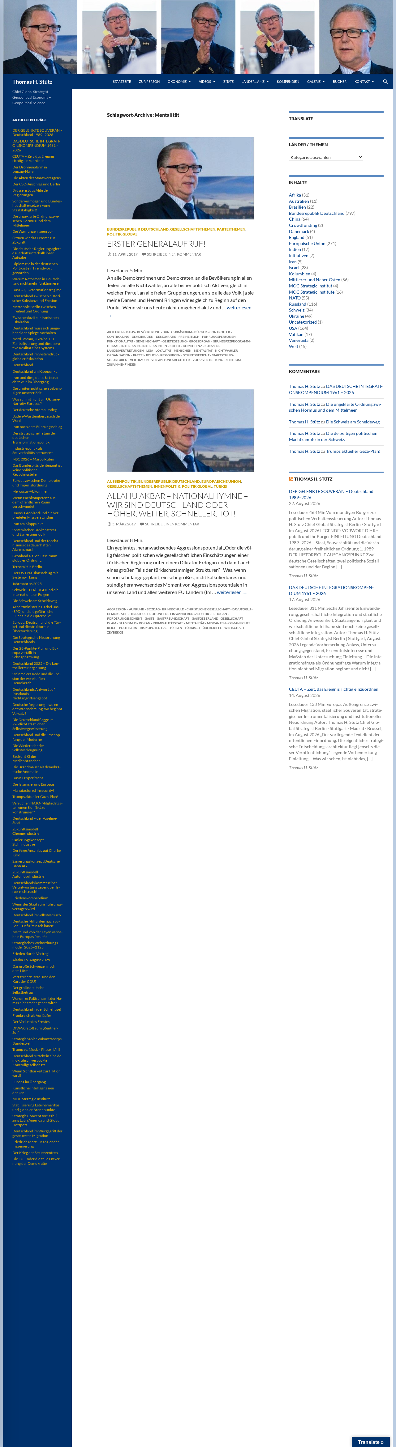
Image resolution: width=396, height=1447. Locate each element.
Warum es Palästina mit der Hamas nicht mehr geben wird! (37, 1000)
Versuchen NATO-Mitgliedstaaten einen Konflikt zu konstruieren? (37, 807)
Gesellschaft (232, 618)
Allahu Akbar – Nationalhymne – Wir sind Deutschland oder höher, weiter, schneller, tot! (177, 504)
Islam (111, 623)
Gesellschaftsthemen (192, 229)
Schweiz (296, 309)
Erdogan (219, 614)
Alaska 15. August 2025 (31, 959)
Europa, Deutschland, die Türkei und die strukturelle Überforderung (36, 627)
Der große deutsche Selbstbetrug (28, 989)
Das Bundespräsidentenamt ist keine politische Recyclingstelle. (37, 470)
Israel (294, 267)
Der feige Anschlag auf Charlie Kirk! (36, 852)
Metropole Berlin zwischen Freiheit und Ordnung (34, 308)
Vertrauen (139, 360)
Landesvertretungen (125, 350)
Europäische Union (221, 481)
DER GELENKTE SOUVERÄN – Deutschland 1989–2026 (37, 132)
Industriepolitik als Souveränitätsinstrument (32, 450)
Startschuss (222, 355)
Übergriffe (212, 628)
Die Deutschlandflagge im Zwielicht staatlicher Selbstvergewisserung (33, 724)
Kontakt (362, 81)
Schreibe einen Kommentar (174, 254)
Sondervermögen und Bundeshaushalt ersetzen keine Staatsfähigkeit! (37, 205)
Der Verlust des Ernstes (31, 1021)
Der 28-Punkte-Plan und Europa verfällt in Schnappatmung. (35, 653)
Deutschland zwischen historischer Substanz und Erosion (36, 298)
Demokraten (142, 336)
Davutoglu (241, 609)
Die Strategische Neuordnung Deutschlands (36, 639)
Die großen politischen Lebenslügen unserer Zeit (37, 390)
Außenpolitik (122, 481)
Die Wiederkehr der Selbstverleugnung (28, 747)
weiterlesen (232, 592)
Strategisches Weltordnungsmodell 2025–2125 (35, 944)
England (296, 237)
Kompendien (288, 81)
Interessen (130, 346)
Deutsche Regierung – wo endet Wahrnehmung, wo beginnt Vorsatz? (37, 709)
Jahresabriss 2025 (27, 583)
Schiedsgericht (196, 355)
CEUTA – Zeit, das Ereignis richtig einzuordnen (333, 689)
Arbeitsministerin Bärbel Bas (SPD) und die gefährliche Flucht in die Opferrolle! (35, 611)
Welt (293, 346)
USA (293, 328)
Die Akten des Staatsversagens (36, 178)
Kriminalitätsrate (168, 623)
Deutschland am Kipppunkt (34, 371)
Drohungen (157, 614)
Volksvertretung (207, 360)
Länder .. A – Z (253, 81)
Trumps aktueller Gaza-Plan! (353, 451)
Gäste (149, 618)
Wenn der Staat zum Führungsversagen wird (37, 906)
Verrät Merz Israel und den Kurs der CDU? (33, 978)
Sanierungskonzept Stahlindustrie (28, 842)
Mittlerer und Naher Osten (314, 279)
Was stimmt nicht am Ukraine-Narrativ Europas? (36, 401)
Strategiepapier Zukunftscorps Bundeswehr (37, 1041)
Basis (130, 332)
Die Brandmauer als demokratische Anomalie (36, 769)
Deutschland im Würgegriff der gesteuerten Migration (37, 1133)
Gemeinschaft (148, 341)
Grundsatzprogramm (231, 341)
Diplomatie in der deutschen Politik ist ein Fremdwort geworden (35, 268)
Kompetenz (192, 346)
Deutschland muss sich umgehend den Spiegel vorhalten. (36, 330)
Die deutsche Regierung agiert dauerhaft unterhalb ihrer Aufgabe (36, 253)
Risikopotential (153, 628)
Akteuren (115, 332)
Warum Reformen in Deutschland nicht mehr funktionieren (36, 281)
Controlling (118, 336)
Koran (144, 623)
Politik (152, 355)
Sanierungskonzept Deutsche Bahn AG (36, 863)
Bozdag (153, 609)
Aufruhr (136, 609)
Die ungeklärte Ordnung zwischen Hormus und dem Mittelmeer (35, 220)
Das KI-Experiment (27, 777)
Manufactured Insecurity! (33, 790)
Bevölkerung (148, 332)
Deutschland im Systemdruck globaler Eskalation (35, 356)
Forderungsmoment (124, 618)
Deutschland (22, 365)
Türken (176, 628)
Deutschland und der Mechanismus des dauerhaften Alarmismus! (35, 545)
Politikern (128, 628)
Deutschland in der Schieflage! (36, 1009)
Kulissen (211, 346)
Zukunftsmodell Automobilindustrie (28, 874)
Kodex (175, 346)
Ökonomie (177, 81)
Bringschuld (173, 609)
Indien (295, 249)
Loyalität (163, 350)
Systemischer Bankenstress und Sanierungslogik (34, 532)
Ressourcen (170, 355)
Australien (299, 201)
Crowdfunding (303, 225)
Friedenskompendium (30, 898)
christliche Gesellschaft (208, 609)
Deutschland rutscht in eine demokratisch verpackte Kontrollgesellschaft (37, 1060)
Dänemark (299, 231)
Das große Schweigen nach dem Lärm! (33, 968)
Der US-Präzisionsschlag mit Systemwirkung (35, 575)
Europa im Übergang (29, 1082)
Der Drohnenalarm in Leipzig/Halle (29, 169)
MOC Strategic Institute (311, 292)
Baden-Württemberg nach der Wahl (36, 418)
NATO (295, 297)
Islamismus (127, 623)
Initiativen (298, 255)
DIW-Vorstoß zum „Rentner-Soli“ (35, 1030)
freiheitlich (189, 336)
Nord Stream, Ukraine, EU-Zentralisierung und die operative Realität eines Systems (36, 343)
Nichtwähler (226, 350)
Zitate (228, 81)
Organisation (119, 355)
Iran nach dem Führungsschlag (37, 426)
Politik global (122, 234)
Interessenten (154, 346)
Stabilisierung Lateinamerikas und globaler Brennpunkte (35, 1107)
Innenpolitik (167, 486)
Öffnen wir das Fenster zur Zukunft (33, 240)
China (294, 219)
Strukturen (117, 360)
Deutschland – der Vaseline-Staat (34, 820)
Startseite (122, 81)
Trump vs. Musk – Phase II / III (36, 1049)
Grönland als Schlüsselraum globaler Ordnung (34, 558)
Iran (293, 261)
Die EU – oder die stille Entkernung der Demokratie (36, 1160)
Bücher (339, 81)
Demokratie (166, 336)
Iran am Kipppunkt (27, 523)
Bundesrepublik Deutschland (138, 229)
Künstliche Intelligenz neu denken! (33, 1090)
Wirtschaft (234, 628)
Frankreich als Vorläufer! (32, 1015)
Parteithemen (231, 229)
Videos (205, 81)
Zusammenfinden (121, 364)
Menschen (183, 350)
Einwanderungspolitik (189, 614)
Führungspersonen (219, 336)
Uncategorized (303, 322)
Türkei (220, 486)
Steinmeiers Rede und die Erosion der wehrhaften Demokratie (36, 678)
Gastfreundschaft (173, 618)
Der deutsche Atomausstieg (34, 409)
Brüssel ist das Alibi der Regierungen (30, 192)
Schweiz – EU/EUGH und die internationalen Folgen (35, 592)
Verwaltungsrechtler (170, 360)
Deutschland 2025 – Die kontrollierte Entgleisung (35, 665)
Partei (138, 355)
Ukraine (296, 316)
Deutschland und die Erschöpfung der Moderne (36, 736)
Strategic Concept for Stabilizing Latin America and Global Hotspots (36, 1120)
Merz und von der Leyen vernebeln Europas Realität (37, 934)
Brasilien (297, 207)
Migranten (216, 623)
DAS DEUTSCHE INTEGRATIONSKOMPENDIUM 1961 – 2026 (36, 145)
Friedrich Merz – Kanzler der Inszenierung (35, 1143)
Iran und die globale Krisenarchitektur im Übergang (36, 379)
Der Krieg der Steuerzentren (35, 1152)
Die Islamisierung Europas (33, 784)
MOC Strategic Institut (310, 285)
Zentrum (233, 360)
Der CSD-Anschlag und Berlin (36, 184)
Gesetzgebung (174, 341)
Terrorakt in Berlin (27, 566)
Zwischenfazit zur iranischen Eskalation (35, 319)
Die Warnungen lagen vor (32, 231)
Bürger (200, 332)
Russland (297, 304)
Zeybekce (115, 632)
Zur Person (149, 81)
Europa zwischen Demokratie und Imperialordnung (36, 482)
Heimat (113, 346)
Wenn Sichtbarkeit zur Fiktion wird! (36, 1073)
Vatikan (296, 334)
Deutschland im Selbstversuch (36, 915)
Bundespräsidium (177, 332)
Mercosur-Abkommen (30, 491)
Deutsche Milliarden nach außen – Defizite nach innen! (36, 923)
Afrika (295, 194)
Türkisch (192, 628)
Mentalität (203, 350)
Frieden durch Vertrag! (31, 953)
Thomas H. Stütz (32, 81)
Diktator (137, 614)
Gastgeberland (205, 618)
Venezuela (298, 340)
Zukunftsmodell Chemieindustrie (25, 831)
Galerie (314, 81)
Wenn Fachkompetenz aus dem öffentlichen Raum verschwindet (33, 502)
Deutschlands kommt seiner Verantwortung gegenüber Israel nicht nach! (36, 887)
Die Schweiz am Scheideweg (353, 421)
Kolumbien (299, 273)
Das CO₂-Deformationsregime (36, 289)
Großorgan (199, 341)
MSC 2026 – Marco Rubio (33, 459)
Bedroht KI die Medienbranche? (26, 758)
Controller (219, 332)
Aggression (117, 609)
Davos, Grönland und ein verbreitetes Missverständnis (36, 515)
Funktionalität (120, 341)
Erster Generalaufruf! (156, 243)
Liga (149, 350)
